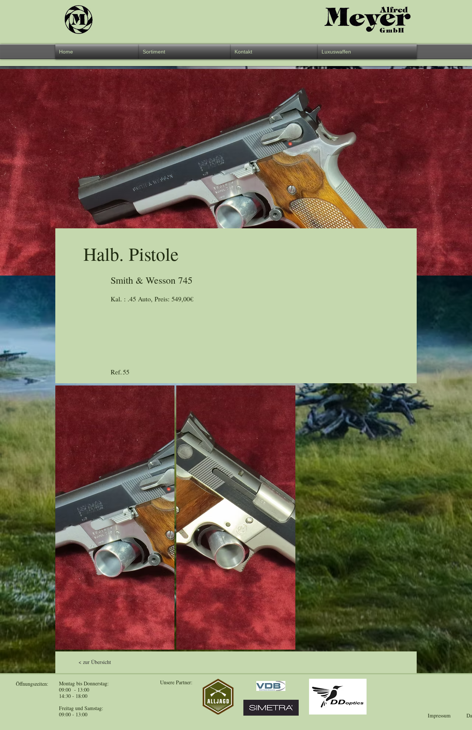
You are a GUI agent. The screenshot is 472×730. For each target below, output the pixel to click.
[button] (185, 51)
